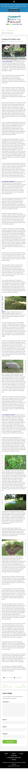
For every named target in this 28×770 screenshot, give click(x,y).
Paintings (14, 755)
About (6, 753)
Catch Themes (16, 766)
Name (5, 719)
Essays (21, 753)
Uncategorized (10, 30)
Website (5, 734)
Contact (14, 759)
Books (14, 753)
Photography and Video (14, 757)
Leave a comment (9, 677)
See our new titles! (14, 10)
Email (5, 726)
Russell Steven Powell (18, 41)
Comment (6, 702)
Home (3, 30)
